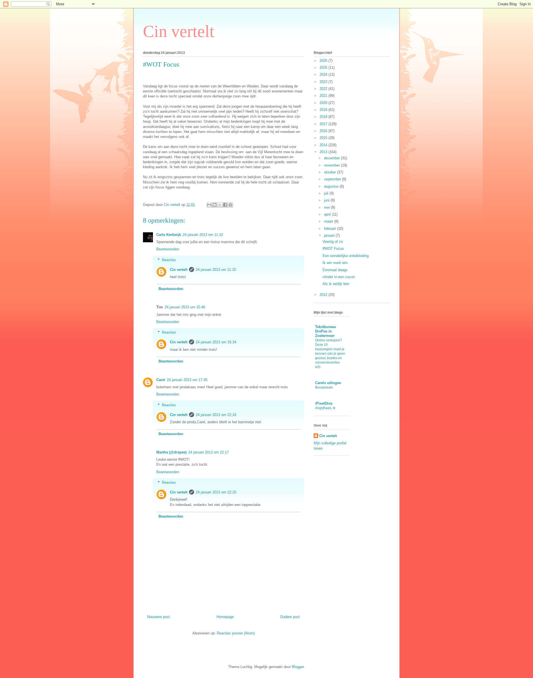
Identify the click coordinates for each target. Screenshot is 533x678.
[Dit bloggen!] (214, 205)
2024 (324, 74)
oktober (330, 172)
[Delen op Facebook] (225, 205)
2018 (324, 117)
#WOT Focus (333, 248)
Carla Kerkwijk (168, 235)
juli (327, 193)
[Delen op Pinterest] (230, 205)
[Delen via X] (220, 205)
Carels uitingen (328, 383)
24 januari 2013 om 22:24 (216, 415)
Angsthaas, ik (325, 408)
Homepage (225, 617)
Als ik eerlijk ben (336, 284)
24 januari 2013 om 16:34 (216, 342)
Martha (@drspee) (171, 452)
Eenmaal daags (335, 270)
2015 (324, 138)
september (333, 179)
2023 (324, 82)
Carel (160, 380)
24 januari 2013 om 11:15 (216, 270)
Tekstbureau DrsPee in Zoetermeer (325, 331)
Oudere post (290, 617)
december (332, 158)
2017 (324, 124)
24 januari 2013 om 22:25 (216, 492)
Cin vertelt (178, 31)
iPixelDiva (323, 403)
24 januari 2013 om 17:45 (187, 380)
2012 (324, 295)
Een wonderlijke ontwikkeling (346, 256)
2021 (324, 96)
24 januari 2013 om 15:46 (185, 307)
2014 (324, 145)
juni (327, 200)
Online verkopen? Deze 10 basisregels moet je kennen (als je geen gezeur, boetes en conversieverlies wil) (330, 353)
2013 (324, 152)
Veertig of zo (333, 242)
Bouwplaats (324, 387)
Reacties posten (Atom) (236, 633)
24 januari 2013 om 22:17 (208, 452)
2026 (324, 61)
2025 (324, 67)
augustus (332, 186)
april (328, 214)
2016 (324, 131)
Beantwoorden (167, 249)
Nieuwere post (158, 617)
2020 (324, 103)
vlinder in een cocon (339, 277)
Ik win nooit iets (335, 263)
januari (330, 235)
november (332, 165)
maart (329, 221)
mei (327, 207)
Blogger (298, 667)
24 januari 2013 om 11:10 (203, 235)
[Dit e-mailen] (209, 205)
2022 (324, 89)
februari (330, 228)
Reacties (169, 260)
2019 (324, 110)
